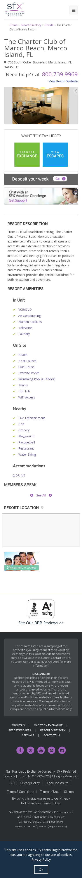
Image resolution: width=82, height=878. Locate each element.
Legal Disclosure (56, 783)
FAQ (12, 783)
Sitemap (69, 791)
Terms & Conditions (20, 791)
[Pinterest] (51, 750)
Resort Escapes (20, 730)
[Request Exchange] (27, 155)
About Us (18, 725)
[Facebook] (20, 750)
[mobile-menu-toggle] (73, 10)
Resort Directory (31, 25)
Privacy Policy (30, 783)
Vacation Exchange (48, 725)
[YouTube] (41, 750)
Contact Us (52, 735)
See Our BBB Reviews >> (41, 622)
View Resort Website (63, 81)
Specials (28, 735)
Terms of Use (49, 791)
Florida (49, 25)
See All (41, 495)
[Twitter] (30, 750)
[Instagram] (62, 750)
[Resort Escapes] (55, 155)
